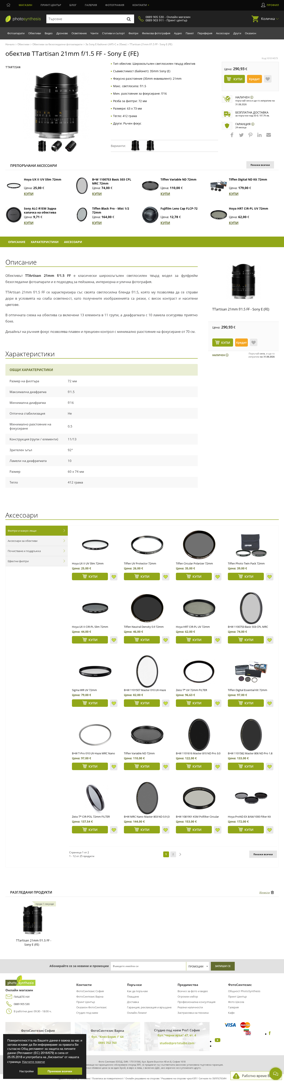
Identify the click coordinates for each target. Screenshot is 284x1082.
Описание (16, 242)
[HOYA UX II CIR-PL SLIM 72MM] (95, 608)
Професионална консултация (196, 1002)
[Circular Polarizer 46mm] (199, 545)
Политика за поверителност (107, 1078)
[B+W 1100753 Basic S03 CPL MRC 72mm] (82, 185)
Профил (273, 5)
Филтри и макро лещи (22, 530)
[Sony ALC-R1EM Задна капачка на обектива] (13, 214)
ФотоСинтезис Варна (89, 996)
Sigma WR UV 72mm (84, 690)
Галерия (91, 5)
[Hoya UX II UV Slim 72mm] (13, 185)
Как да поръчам (137, 991)
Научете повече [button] (33, 1061)
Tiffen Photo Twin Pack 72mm (246, 563)
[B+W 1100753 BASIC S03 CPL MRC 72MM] (251, 608)
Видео (49, 33)
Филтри (133, 33)
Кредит (254, 79)
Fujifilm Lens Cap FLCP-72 (179, 208)
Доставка (133, 1002)
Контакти (139, 5)
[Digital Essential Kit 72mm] (251, 671)
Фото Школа (236, 1002)
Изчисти (264, 892)
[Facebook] (270, 1034)
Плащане (133, 996)
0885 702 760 (107, 1043)
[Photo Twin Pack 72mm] (251, 545)
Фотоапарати (16, 33)
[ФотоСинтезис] (23, 19)
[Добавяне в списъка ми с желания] (268, 79)
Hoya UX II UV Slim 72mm (42, 179)
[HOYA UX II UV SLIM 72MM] (95, 545)
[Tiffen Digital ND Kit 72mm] (218, 185)
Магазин (25, 5)
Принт (51, 5)
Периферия (205, 33)
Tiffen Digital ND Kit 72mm (248, 179)
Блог (73, 5)
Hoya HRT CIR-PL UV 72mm (248, 208)
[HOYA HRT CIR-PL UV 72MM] (199, 608)
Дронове (62, 33)
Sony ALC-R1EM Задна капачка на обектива (40, 210)
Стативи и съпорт (113, 33)
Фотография (114, 5)
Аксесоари (223, 33)
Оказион (250, 33)
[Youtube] (217, 1041)
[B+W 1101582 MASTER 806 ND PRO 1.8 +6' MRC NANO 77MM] (251, 735)
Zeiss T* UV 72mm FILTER (191, 690)
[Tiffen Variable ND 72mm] (150, 185)
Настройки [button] (26, 1071)
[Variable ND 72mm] (147, 735)
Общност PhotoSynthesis (244, 991)
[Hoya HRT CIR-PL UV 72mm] (218, 214)
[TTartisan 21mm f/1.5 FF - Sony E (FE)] (243, 281)
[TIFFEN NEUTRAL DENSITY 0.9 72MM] (147, 608)
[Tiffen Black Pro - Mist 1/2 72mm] (82, 214)
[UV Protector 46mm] (147, 545)
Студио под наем (87, 1013)
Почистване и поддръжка (24, 551)
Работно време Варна (260, 1075)
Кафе (231, 1013)
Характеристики (45, 242)
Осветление (79, 33)
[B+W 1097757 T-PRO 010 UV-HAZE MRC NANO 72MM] (95, 735)
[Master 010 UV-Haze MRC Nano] (147, 671)
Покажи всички (260, 164)
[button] (232, 137)
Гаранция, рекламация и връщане (149, 1007)
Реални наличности (190, 1007)
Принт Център (85, 1002)
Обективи (34, 33)
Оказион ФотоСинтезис (91, 1007)
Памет (190, 33)
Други (237, 33)
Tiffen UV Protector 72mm (140, 563)
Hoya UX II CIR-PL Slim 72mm (90, 627)
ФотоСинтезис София (90, 991)
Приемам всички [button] (60, 1071)
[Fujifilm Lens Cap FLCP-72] (150, 214)
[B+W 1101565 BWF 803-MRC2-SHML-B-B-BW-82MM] (147, 798)
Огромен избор (188, 996)
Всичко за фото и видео (193, 991)
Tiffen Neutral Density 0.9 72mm (144, 627)
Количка (268, 18)
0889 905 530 (22, 1004)
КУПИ (28, 194)
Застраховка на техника (193, 1013)
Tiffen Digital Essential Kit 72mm (247, 690)
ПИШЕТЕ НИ (22, 997)
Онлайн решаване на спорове (142, 1078)
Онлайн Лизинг (137, 1013)
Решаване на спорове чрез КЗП (179, 1078)
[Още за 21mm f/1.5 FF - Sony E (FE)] (32, 919)
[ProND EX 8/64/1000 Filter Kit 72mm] (251, 798)
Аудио (178, 33)
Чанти (94, 33)
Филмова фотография (156, 33)
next (180, 854)
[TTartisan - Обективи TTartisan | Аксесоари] (13, 67)
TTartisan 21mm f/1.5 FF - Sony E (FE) (240, 309)
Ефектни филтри (18, 561)
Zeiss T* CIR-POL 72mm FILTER (91, 816)
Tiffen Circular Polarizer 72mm (194, 563)
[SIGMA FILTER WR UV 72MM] (95, 671)
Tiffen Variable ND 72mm (178, 179)
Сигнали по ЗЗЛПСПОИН (212, 1078)
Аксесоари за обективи (22, 541)
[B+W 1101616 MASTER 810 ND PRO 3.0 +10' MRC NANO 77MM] (199, 735)
